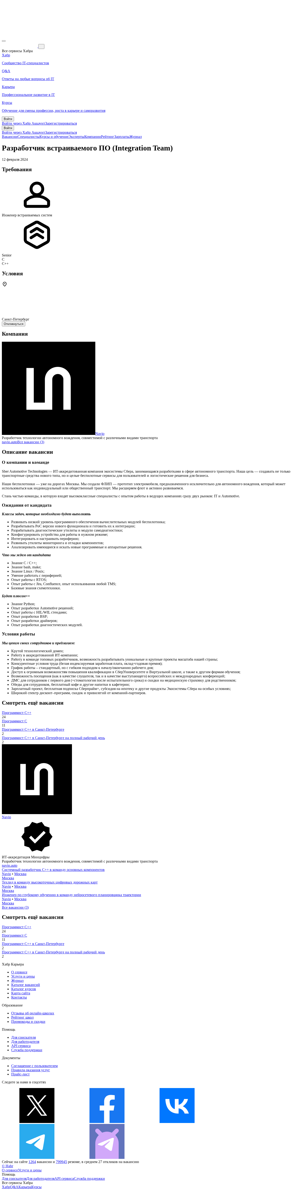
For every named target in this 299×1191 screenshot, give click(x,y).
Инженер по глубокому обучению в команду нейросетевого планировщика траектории (71, 895)
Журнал (135, 137)
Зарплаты (121, 137)
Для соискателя (23, 1037)
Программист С (14, 721)
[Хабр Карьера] (20, 46)
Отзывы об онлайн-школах (32, 1013)
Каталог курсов (23, 989)
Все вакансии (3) (30, 442)
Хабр (6, 1187)
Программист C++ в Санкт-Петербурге (33, 729)
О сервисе (19, 972)
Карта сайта (20, 993)
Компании (92, 137)
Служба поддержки (26, 1050)
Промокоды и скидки (28, 1022)
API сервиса (21, 1046)
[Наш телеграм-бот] (107, 1158)
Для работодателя (25, 1042)
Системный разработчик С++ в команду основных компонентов (53, 870)
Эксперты (76, 137)
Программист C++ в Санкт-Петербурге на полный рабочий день (53, 738)
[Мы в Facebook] (107, 1122)
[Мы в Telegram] (37, 1158)
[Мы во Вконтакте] (177, 1122)
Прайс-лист (20, 1074)
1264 (32, 1162)
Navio (99, 434)
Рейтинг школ (22, 1017)
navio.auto (9, 442)
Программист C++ (16, 713)
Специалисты (28, 137)
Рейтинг (107, 137)
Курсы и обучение (53, 137)
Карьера (24, 1187)
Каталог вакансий (25, 985)
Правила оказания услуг (30, 1070)
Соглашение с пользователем (34, 1066)
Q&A (14, 1187)
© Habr (7, 1166)
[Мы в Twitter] (37, 1122)
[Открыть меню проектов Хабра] (4, 41)
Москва (20, 874)
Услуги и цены (23, 976)
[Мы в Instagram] (247, 1122)
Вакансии (10, 137)
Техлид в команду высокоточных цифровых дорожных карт (50, 882)
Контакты (19, 997)
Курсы (36, 1187)
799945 (61, 1162)
